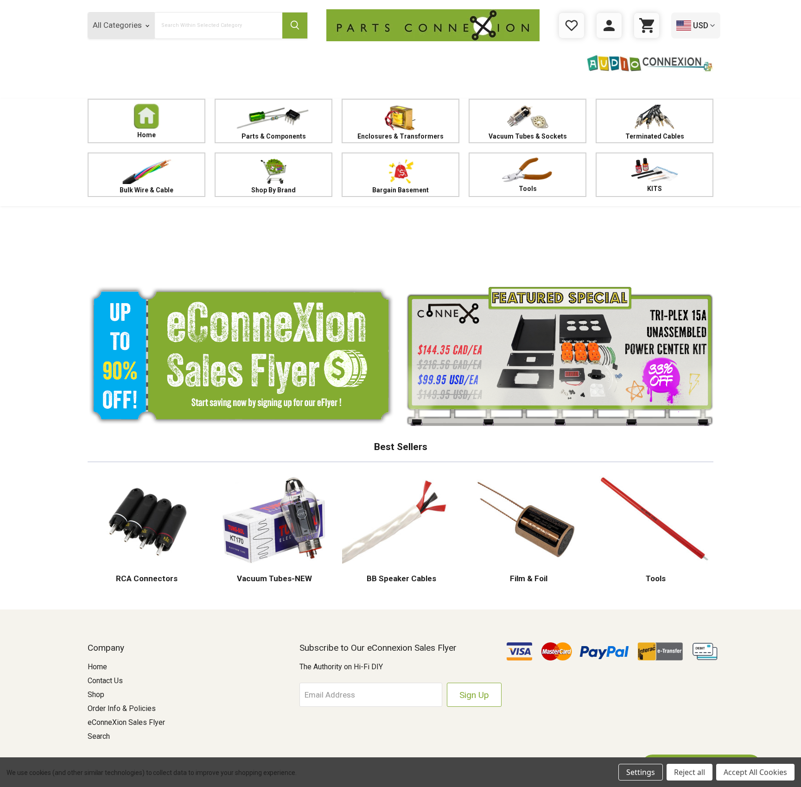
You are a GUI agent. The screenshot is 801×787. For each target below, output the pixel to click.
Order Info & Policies (122, 708)
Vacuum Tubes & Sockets (528, 136)
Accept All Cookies (755, 772)
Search (99, 736)
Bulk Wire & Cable (146, 190)
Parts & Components (274, 136)
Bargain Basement (400, 190)
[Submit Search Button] (294, 25)
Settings (640, 772)
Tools (528, 188)
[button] (400, 243)
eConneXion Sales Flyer (126, 722)
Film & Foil (527, 578)
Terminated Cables (654, 136)
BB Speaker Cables (400, 578)
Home (146, 135)
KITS (654, 188)
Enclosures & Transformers (400, 136)
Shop (96, 694)
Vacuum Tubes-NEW (273, 578)
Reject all (689, 772)
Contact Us (105, 680)
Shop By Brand (273, 190)
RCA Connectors (147, 578)
